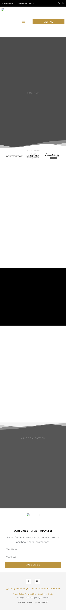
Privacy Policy (18, 594)
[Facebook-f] (28, 581)
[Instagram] (62, 3)
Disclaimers (42, 594)
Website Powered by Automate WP (33, 602)
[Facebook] (58, 3)
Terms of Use (30, 594)
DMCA (50, 594)
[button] (24, 21)
